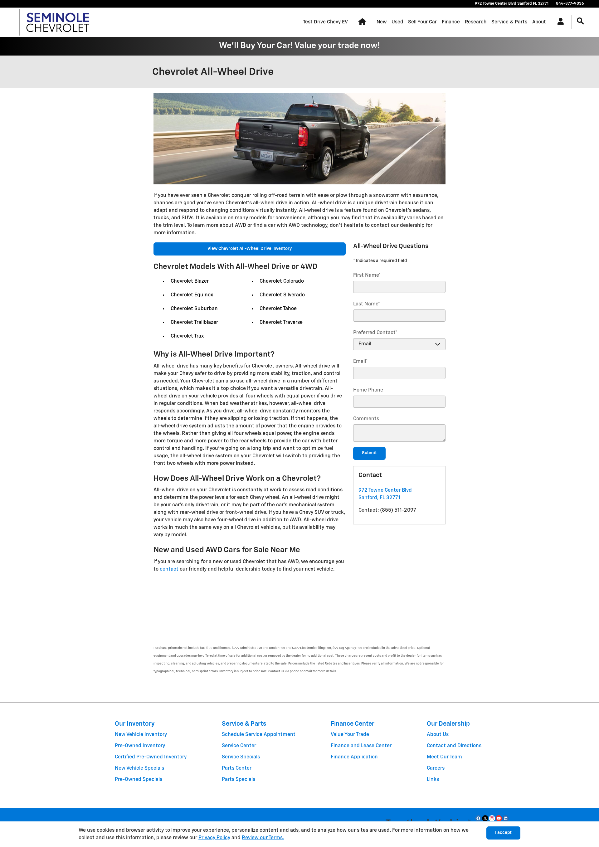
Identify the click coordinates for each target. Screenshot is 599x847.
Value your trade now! (337, 45)
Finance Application (354, 757)
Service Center (239, 745)
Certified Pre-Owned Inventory (151, 757)
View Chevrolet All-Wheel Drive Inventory (249, 248)
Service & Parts (509, 22)
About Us (438, 734)
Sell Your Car (422, 22)
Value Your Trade (350, 734)
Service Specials (241, 757)
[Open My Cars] (559, 22)
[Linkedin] (506, 818)
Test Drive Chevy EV (325, 22)
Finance (451, 22)
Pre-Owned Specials (138, 779)
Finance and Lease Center (361, 745)
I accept (503, 832)
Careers (436, 768)
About (539, 22)
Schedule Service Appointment (258, 734)
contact (169, 569)
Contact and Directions (454, 745)
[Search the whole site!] (580, 21)
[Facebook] (478, 818)
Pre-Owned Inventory (140, 745)
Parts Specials (238, 779)
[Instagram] (492, 818)
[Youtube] (499, 818)
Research (475, 22)
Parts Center (236, 768)
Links (433, 779)
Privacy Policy (214, 837)
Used (397, 22)
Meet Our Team (444, 757)
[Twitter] (485, 818)
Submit (369, 453)
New (382, 22)
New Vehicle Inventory (141, 734)
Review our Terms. (263, 837)
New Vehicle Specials (139, 768)
